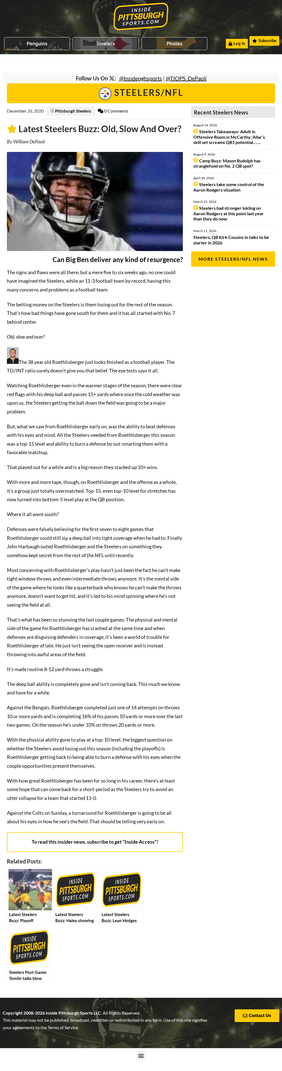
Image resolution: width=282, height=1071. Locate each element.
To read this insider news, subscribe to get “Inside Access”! (95, 842)
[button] (141, 1055)
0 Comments (115, 110)
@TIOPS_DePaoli (186, 78)
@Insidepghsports (140, 78)
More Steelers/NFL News (233, 258)
